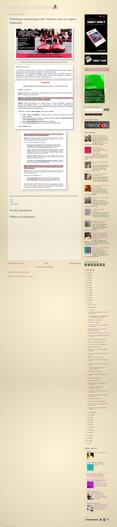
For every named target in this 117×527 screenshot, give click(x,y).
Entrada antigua (75, 263)
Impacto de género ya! (93, 491)
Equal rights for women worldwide (96, 480)
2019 (88, 290)
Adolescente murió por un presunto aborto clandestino (97, 329)
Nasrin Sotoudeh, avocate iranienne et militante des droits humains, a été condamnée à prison (101, 507)
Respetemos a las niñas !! (94, 371)
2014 (88, 302)
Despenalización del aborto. (95, 378)
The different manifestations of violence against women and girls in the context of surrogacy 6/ (101, 484)
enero (89, 432)
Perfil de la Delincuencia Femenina (97, 339)
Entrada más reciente (15, 263)
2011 (88, 440)
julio (89, 417)
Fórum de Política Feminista (95, 474)
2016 (88, 297)
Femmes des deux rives (93, 503)
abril (89, 425)
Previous (83, 89)
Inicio (46, 263)
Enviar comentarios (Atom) (22, 272)
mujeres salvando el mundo (94, 462)
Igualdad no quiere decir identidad (96, 401)
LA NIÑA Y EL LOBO (93, 322)
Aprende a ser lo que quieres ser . (96, 341)
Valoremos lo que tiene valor (95, 357)
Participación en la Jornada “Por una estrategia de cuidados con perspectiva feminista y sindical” (101, 496)
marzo (90, 427)
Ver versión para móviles (44, 267)
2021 (88, 285)
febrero (90, 430)
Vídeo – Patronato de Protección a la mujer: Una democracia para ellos (96, 476)
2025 (88, 275)
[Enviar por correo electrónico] (10, 204)
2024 (88, 277)
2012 (88, 438)
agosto (90, 415)
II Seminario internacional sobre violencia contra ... (96, 368)
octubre (90, 310)
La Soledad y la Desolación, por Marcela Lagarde (100, 186)
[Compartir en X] (14, 204)
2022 (88, 282)
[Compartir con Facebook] (16, 204)
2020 (88, 287)
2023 (88, 280)
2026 (88, 272)
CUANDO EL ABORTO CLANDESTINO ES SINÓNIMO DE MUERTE (98, 316)
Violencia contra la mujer (94, 347)
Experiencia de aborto (93, 380)
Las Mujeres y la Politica (94, 398)
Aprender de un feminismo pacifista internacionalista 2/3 (100, 136)
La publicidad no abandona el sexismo (98, 332)
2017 (88, 295)
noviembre (91, 307)
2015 (88, 300)
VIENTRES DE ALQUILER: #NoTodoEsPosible (99, 174)
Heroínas (89, 451)
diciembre (90, 305)
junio (89, 420)
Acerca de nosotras (10, 526)
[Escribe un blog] (12, 204)
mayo (89, 422)
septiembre (91, 412)
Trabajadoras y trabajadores (95, 320)
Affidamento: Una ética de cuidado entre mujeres (99, 222)
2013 (88, 435)
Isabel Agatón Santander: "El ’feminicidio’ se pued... (95, 387)
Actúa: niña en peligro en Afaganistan (97, 344)
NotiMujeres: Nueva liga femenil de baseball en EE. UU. (100, 248)
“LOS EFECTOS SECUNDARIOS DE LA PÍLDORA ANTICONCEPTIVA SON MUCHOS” (100, 149)
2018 (88, 292)
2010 (88, 443)
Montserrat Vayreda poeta (101, 452)
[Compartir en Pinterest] (17, 204)
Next (106, 89)
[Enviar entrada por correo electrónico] (11, 199)
